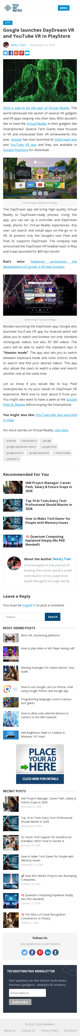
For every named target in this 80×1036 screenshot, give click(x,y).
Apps (7, 22)
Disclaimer (70, 1030)
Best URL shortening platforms (40, 635)
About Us (10, 1030)
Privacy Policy (49, 1030)
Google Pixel (49, 446)
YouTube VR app (23, 145)
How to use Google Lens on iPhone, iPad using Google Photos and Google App (47, 689)
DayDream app (66, 139)
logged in (29, 605)
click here (61, 430)
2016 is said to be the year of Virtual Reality (36, 108)
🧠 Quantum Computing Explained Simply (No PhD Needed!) (45, 540)
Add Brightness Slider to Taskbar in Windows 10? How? (43, 734)
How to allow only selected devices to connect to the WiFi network (45, 715)
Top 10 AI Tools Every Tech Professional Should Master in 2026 (48, 505)
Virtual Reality (37, 123)
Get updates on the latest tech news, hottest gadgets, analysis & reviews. (38, 982)
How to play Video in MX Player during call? (48, 648)
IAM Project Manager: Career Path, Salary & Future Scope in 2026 (48, 487)
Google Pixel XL (15, 453)
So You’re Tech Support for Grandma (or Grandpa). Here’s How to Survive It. (46, 839)
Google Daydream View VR (21, 446)
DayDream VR (29, 440)
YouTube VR (13, 459)
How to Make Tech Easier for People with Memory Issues (47, 520)
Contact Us (28, 1030)
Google (16, 139)
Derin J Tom (18, 45)
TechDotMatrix (45, 1024)
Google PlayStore (15, 150)
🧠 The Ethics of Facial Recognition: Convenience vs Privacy (43, 916)
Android (11, 440)
